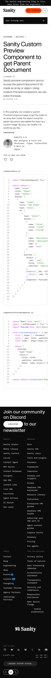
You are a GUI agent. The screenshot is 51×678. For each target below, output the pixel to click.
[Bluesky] (25, 649)
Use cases (8, 507)
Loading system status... (21, 663)
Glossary (31, 537)
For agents (33, 546)
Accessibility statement (34, 574)
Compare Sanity (35, 532)
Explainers (33, 499)
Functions (8, 493)
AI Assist (8, 502)
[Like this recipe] (5, 159)
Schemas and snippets (33, 477)
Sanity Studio (10, 444)
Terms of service (36, 561)
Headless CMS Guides (34, 512)
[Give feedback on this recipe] (12, 159)
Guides (30, 483)
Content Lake (10, 485)
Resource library (36, 494)
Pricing (31, 541)
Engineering (9, 565)
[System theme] (10, 672)
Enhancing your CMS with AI (35, 519)
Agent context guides (34, 526)
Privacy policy (35, 556)
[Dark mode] (15, 672)
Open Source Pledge (33, 603)
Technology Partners (9, 598)
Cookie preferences (37, 610)
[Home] (9, 10)
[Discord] (46, 649)
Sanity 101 (33, 449)
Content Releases (12, 471)
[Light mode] (5, 672)
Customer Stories (12, 588)
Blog (5, 561)
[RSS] (39, 649)
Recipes (20, 37)
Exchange (7, 37)
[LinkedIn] (18, 649)
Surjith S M (11, 99)
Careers (7, 579)
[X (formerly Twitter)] (32, 649)
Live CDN (7, 489)
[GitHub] (4, 649)
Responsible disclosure (33, 596)
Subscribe (13, 424)
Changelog (8, 583)
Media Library (10, 449)
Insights (7, 476)
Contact (7, 556)
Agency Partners (11, 592)
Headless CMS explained (34, 488)
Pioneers (31, 462)
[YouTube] (11, 649)
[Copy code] (44, 177)
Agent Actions (10, 498)
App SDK (7, 480)
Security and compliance (34, 588)
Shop (5, 570)
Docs (29, 444)
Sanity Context (11, 453)
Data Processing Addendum (35, 567)
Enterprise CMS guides (35, 505)
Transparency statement (34, 581)
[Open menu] (45, 10)
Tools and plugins (36, 458)
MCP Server (9, 467)
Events (6, 574)
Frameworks (33, 467)
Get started (33, 10)
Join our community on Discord (24, 414)
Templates (32, 471)
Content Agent (10, 462)
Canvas (6, 458)
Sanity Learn (34, 453)
